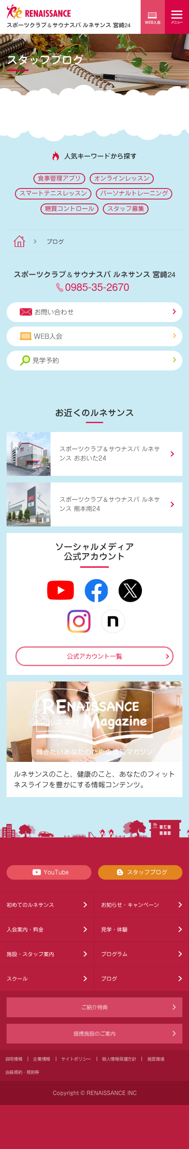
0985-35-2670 (97, 286)
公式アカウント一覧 (94, 656)
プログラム (114, 954)
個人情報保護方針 (119, 1059)
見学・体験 (114, 929)
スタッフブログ (147, 872)
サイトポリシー (76, 1059)
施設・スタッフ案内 (30, 954)
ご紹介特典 (94, 1007)
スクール (17, 978)
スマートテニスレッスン (53, 193)
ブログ (109, 978)
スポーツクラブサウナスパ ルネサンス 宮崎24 (69, 25)
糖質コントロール (69, 209)
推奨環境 (155, 1059)
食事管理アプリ (59, 178)
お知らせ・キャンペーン (130, 904)
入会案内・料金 (25, 929)
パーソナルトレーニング (134, 193)
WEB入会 (48, 336)
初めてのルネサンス (30, 904)
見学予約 (46, 360)
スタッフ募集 (125, 209)
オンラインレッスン (121, 178)
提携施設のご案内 (94, 1033)
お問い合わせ (54, 312)
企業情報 (41, 1059)
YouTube (56, 872)
